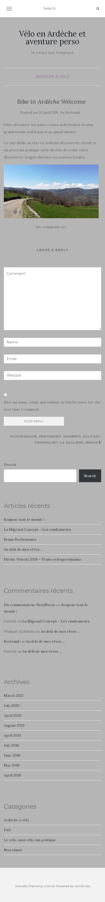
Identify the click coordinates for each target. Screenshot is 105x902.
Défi (7, 830)
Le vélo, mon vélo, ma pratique (30, 840)
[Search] (97, 9)
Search (10, 464)
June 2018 (12, 755)
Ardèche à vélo (52, 76)
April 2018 (12, 775)
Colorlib (49, 886)
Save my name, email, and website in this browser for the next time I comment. (52, 406)
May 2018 (11, 765)
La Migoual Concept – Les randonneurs (37, 529)
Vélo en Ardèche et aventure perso (52, 37)
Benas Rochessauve (20, 539)
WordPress (82, 886)
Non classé (13, 850)
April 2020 (12, 715)
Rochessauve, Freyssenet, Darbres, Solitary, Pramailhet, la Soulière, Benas (55, 439)
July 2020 (11, 705)
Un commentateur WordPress (29, 605)
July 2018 (11, 745)
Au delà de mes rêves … (23, 549)
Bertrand (72, 112)
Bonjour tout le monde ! (24, 519)
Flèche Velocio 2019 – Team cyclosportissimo (42, 559)
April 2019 (12, 735)
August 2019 (14, 725)
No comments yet (51, 227)
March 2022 (13, 695)
